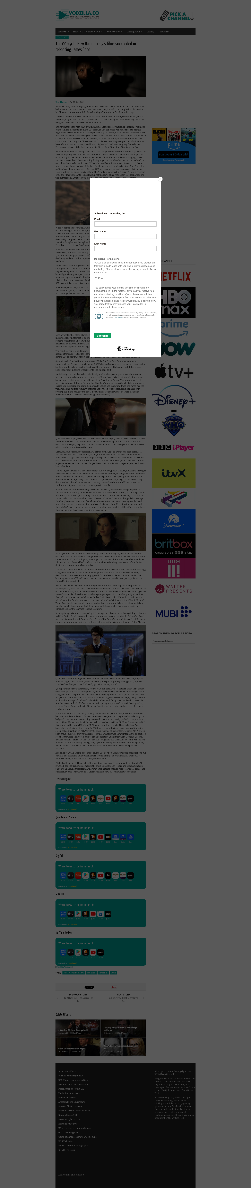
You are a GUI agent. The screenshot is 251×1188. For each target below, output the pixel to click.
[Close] (160, 179)
